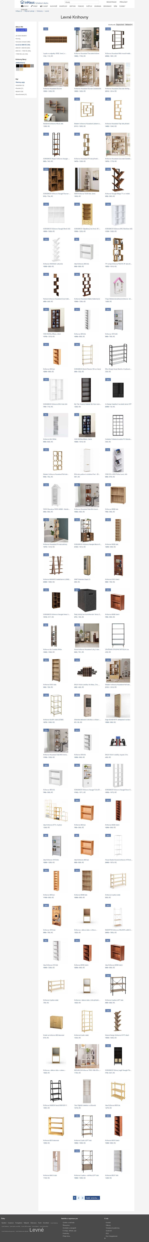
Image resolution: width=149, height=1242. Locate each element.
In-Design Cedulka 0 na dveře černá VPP (118, 404)
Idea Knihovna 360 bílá (81, 264)
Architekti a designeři (69, 1228)
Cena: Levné (20, 30)
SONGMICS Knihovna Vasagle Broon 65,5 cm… (120, 790)
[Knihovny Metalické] (21, 65)
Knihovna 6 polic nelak (81, 1035)
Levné (36, 1230)
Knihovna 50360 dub (111, 509)
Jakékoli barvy (20, 63)
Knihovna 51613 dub (49, 684)
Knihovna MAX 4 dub (50, 1175)
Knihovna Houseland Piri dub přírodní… (86, 159)
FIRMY (35, 6)
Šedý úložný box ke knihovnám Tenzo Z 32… (88, 614)
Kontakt (108, 1222)
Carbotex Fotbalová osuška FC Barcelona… (119, 439)
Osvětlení (46, 1223)
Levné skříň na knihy (26, 1226)
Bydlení (4, 1223)
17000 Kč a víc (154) (22, 54)
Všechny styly (20, 82)
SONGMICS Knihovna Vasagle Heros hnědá (57, 614)
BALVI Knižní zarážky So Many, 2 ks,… (87, 684)
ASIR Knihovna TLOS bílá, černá (84, 194)
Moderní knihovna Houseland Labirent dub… (88, 124)
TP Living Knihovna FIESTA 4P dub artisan (119, 264)
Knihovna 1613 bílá (111, 334)
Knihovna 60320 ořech (112, 825)
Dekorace (34, 1223)
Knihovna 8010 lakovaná (51, 1140)
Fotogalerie (18, 1223)
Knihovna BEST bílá (111, 1175)
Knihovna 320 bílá (80, 334)
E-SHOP (45, 6)
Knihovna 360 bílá (49, 790)
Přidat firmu (66, 1236)
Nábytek (26, 1223)
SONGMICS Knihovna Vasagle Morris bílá (56, 229)
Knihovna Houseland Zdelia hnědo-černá (87, 299)
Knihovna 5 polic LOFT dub (82, 1140)
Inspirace (11, 1223)
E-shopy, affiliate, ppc (69, 1231)
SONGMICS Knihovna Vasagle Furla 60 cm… (88, 790)
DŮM (115, 6)
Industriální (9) (20, 85)
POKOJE (81, 6)
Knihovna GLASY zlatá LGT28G (53, 720)
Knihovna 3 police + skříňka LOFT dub (86, 1175)
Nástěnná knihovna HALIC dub (53, 124)
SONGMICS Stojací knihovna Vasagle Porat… (58, 159)
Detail (67, 56)
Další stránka (92, 1197)
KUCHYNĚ (53, 6)
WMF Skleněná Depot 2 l (82, 579)
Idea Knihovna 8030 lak (112, 1105)
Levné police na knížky (15, 1226)
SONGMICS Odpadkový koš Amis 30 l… (87, 229)
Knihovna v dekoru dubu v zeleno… (54, 1070)
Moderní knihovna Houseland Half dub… (118, 684)
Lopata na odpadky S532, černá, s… (54, 53)
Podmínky (66, 1233)
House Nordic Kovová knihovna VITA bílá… (119, 860)
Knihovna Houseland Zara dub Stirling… (118, 88)
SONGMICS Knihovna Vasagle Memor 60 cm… (89, 544)
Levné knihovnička (44, 1226)
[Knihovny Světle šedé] (17, 69)
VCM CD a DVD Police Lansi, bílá (116, 474)
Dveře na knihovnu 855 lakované (53, 1035)
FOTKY (26, 6)
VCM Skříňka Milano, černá (83, 439)
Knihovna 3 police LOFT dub (114, 1000)
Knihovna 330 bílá (80, 755)
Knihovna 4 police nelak (112, 895)
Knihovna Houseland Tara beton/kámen (86, 53)
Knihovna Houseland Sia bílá (52, 88)
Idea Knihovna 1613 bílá (51, 860)
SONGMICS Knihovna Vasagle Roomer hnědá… (58, 194)
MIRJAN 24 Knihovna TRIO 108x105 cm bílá (88, 1070)
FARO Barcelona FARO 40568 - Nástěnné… (57, 509)
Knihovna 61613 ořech (112, 579)
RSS (107, 1233)
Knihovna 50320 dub (111, 544)
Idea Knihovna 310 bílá (50, 965)
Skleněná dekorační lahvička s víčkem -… (87, 720)
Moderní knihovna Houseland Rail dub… (56, 474)
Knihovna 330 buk (49, 369)
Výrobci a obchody (68, 1222)
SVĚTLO (89, 6)
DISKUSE (24, 9)
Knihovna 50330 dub (80, 895)
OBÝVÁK (73, 6)
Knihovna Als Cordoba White (52, 649)
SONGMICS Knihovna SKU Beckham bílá (118, 229)
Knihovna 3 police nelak (50, 1000)
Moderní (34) (19, 91)
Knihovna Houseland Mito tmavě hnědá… (118, 53)
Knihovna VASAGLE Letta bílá (53, 264)
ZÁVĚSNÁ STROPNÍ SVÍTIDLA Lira (117, 649)
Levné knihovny (5, 1226)
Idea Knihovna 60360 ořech (113, 965)
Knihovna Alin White (49, 439)
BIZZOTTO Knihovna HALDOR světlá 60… (119, 930)
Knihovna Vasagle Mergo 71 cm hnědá (117, 194)
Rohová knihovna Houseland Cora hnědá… (57, 299)
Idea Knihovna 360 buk (81, 860)
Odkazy (108, 1225)
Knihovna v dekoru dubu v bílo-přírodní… (87, 1000)
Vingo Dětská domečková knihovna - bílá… (119, 299)
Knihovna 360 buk (80, 825)
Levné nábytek (35, 1226)
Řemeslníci (66, 1225)
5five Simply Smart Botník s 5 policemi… (118, 369)
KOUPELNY (63, 6)
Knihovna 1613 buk (49, 930)
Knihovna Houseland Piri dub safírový (55, 544)
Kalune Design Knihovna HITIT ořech (117, 1035)
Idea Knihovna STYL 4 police (52, 825)
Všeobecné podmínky (113, 1228)
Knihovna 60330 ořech (81, 965)
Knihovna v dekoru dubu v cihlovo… (85, 930)
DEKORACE (107, 6)
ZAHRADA (97, 6)
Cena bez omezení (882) (23, 42)
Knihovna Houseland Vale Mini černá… (86, 509)
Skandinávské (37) (21, 95)
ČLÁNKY (122, 6)
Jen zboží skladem (21, 36)
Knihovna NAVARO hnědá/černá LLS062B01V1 (58, 579)
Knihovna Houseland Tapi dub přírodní (117, 124)
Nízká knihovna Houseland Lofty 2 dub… (87, 649)
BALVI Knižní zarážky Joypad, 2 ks (116, 755)
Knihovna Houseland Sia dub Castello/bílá (87, 88)
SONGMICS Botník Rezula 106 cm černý (87, 369)
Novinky (18, 39)
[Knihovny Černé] (17, 65)
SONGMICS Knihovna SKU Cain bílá (55, 404)
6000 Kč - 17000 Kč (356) (23, 51)
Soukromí (109, 1231)
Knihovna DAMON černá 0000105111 (55, 1105)
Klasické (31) (19, 88)
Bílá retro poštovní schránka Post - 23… (87, 474)
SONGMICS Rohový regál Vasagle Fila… (118, 1070)
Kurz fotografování (111, 1236)
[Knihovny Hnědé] (25, 65)
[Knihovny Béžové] (21, 69)
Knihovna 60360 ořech (112, 614)
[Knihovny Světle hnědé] (28, 65)
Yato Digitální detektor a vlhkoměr (85, 1105)
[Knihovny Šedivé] (32, 65)
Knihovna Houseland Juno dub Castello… (118, 159)
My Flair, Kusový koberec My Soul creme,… (88, 404)
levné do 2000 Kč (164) (23, 45)
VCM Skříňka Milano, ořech (52, 334)
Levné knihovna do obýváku (22, 1231)
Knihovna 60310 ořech (112, 1140)
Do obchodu (59, 56)
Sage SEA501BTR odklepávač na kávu (117, 720)
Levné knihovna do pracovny (8, 1231)
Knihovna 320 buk (49, 895)
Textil (39, 1223)
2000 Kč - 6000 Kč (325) (23, 48)
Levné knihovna (54, 1223)
